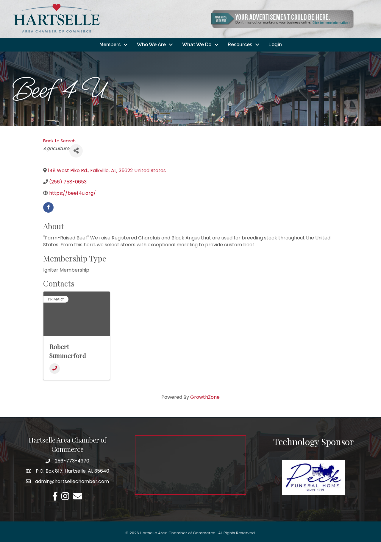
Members (110, 44)
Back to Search (59, 141)
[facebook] (48, 207)
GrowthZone (205, 397)
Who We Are (151, 44)
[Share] (76, 151)
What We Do (196, 44)
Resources (240, 44)
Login (275, 44)
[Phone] (54, 368)
